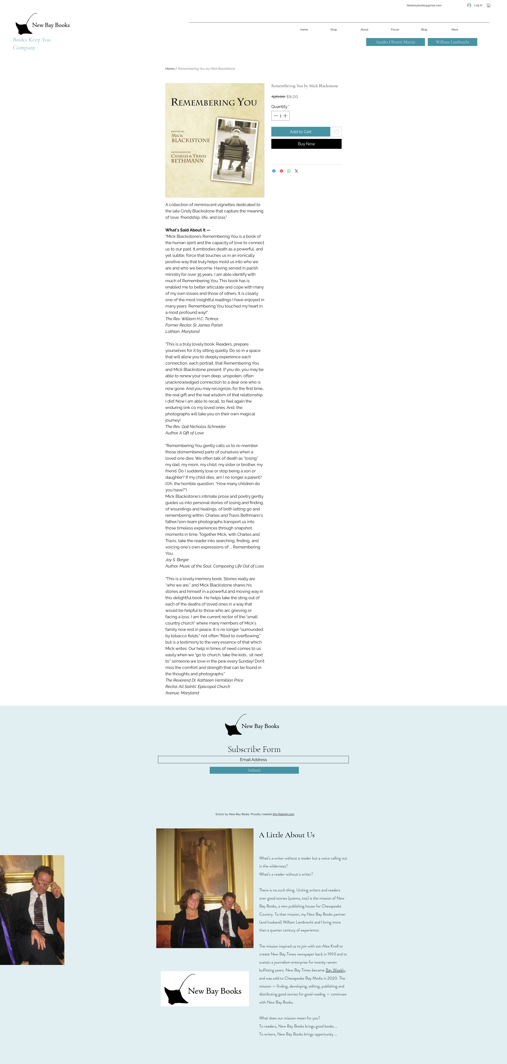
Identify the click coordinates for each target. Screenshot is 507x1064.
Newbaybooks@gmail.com (424, 5)
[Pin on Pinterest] (281, 171)
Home (169, 69)
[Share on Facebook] (274, 171)
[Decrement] (275, 115)
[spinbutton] (280, 115)
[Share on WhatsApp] (289, 171)
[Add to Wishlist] (337, 132)
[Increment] (285, 115)
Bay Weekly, (336, 970)
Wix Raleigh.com (283, 814)
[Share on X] (296, 171)
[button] (488, 5)
